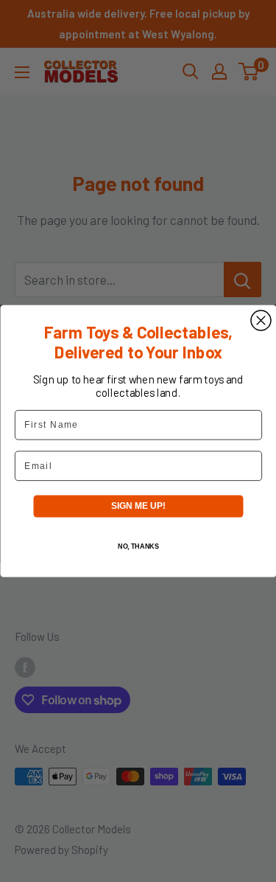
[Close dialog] (261, 320)
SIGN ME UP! (137, 506)
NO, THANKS (137, 546)
